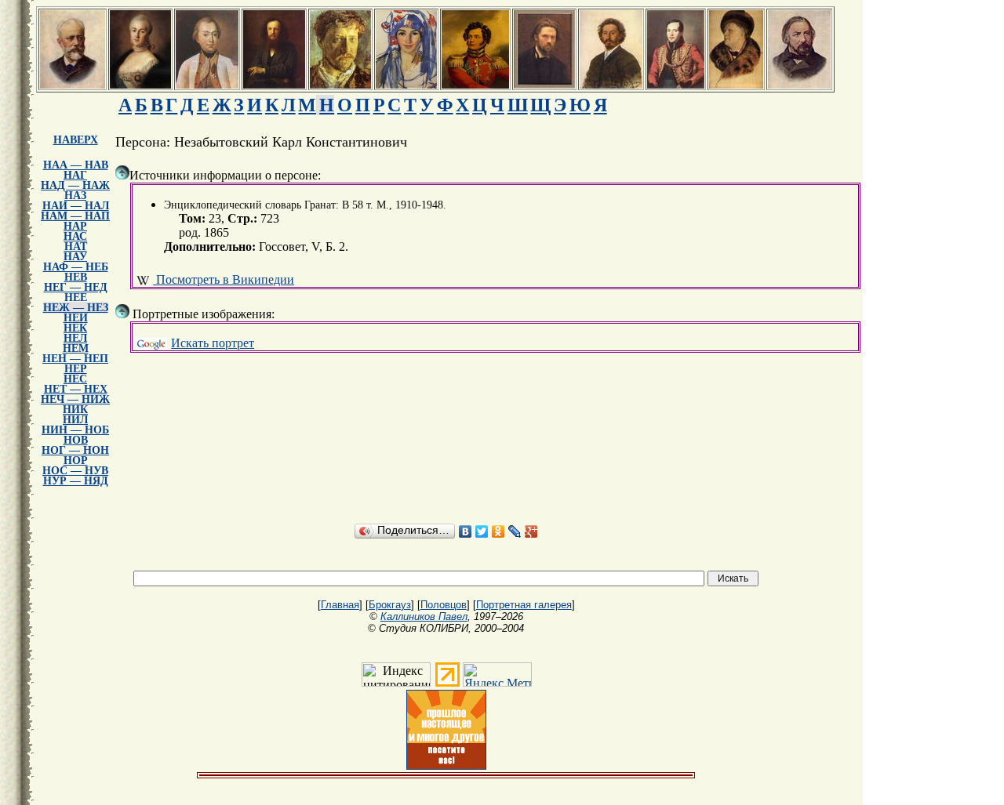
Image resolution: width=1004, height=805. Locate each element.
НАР (75, 226)
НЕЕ (75, 297)
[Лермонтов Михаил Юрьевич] (675, 84)
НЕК (75, 328)
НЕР (75, 369)
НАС (75, 236)
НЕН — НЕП (75, 358)
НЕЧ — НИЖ (75, 399)
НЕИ (76, 318)
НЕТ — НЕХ (75, 389)
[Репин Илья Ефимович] (611, 84)
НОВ (76, 440)
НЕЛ (75, 338)
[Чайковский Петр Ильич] (72, 84)
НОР (76, 460)
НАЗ (75, 195)
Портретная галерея (524, 605)
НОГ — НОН (75, 450)
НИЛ (75, 420)
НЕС (75, 379)
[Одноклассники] (498, 531)
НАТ (75, 246)
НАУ (75, 257)
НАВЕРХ (75, 140)
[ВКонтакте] (465, 531)
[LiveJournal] (515, 531)
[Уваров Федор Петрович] (475, 84)
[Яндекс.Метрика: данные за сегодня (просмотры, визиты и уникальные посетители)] (497, 674)
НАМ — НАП (75, 216)
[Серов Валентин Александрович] (340, 84)
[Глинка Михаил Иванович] (799, 84)
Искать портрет (212, 343)
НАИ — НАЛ (75, 206)
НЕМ (76, 348)
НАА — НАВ (75, 165)
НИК (75, 409)
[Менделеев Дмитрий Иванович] (274, 84)
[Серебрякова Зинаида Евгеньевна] (406, 84)
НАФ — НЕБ (75, 267)
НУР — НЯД (75, 481)
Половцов (443, 605)
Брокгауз (390, 605)
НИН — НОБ (75, 430)
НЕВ (75, 277)
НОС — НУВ (75, 471)
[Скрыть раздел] (122, 172)
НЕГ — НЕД (75, 287)
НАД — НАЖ (75, 185)
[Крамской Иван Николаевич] (544, 84)
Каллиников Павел (423, 616)
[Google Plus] (531, 531)
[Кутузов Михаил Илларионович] (207, 84)
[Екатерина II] (140, 84)
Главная (340, 605)
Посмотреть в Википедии (223, 279)
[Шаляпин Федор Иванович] (736, 84)
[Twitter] (482, 531)
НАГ (75, 175)
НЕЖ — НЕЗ (75, 308)
